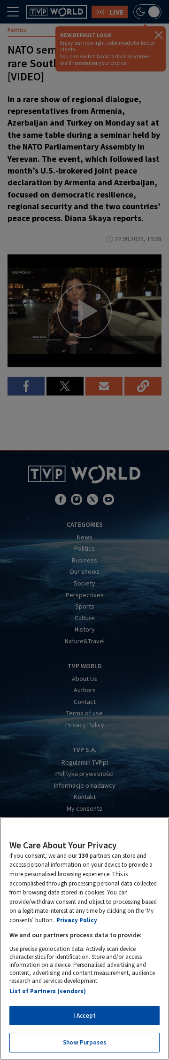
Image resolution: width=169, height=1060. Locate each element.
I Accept (84, 1016)
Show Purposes (84, 1042)
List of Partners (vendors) (47, 991)
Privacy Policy (76, 920)
